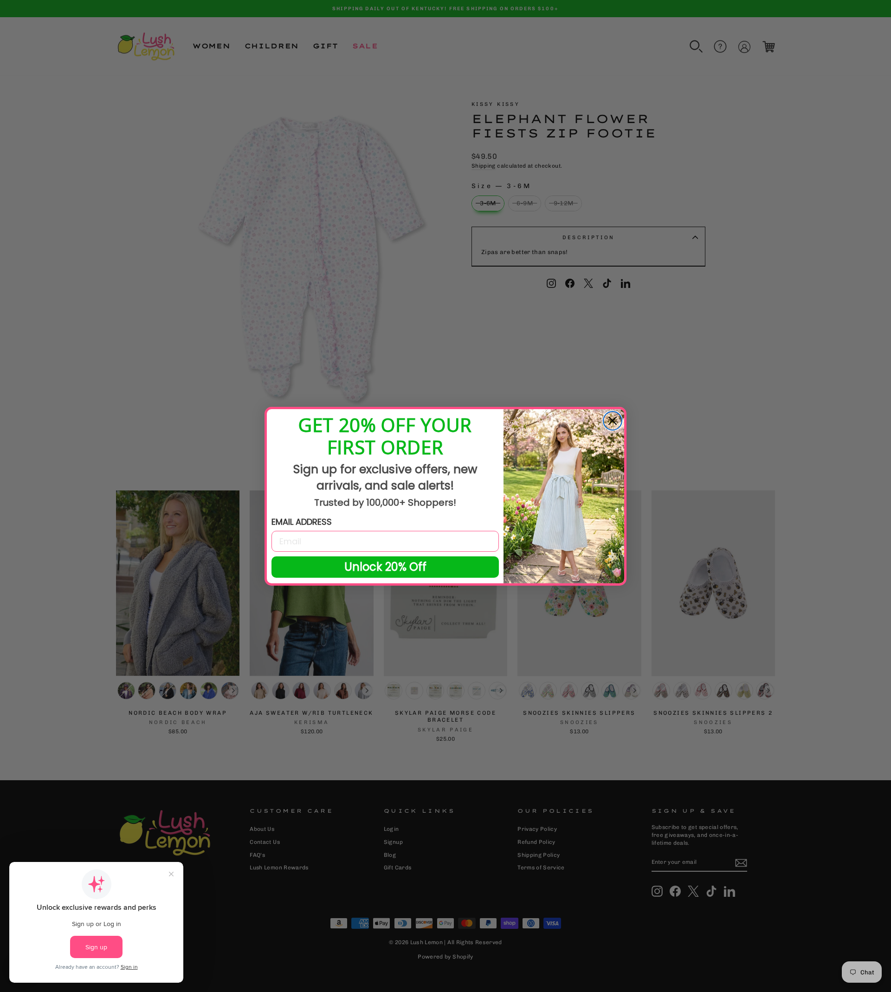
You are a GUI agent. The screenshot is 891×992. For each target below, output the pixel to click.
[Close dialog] (612, 420)
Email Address (301, 522)
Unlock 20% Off (385, 566)
